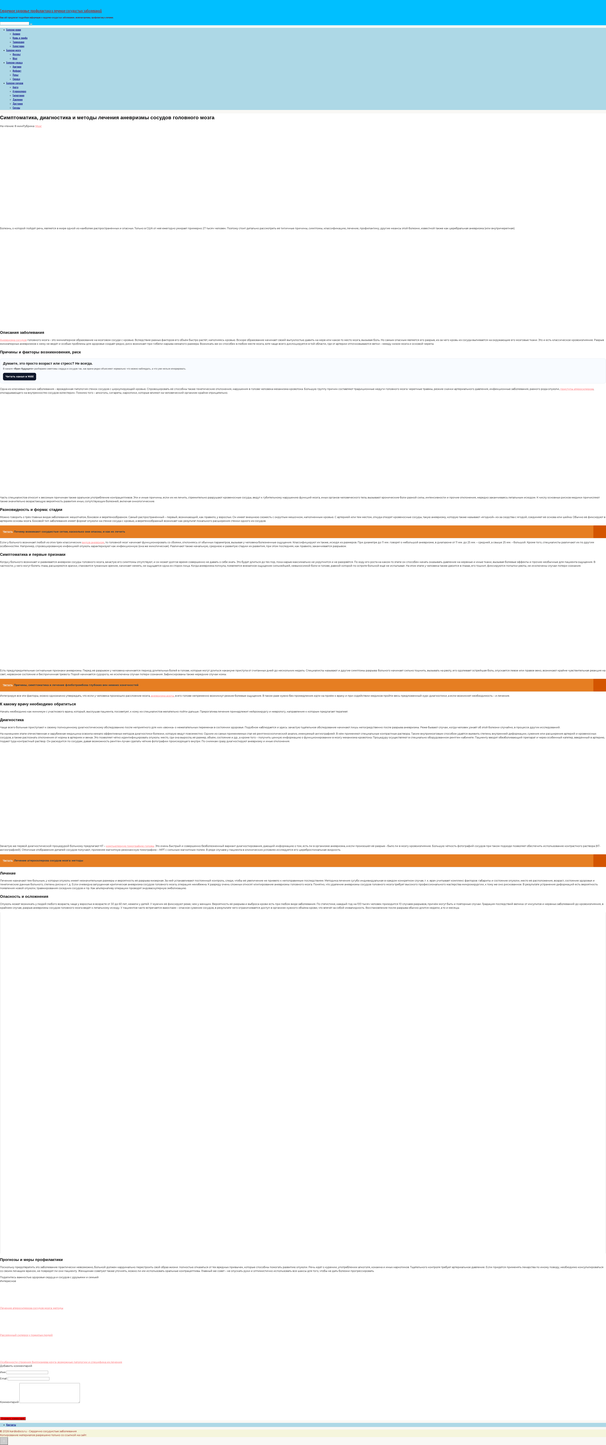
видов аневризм (93, 542)
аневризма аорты (162, 695)
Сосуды (16, 108)
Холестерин (18, 46)
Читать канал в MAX (20, 376)
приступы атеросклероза (577, 389)
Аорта (15, 87)
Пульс (15, 75)
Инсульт (17, 54)
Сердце (16, 79)
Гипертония (18, 95)
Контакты (11, 1425)
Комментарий (9, 1402)
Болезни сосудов (14, 83)
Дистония (18, 104)
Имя (3, 1372)
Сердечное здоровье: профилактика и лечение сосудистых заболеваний (51, 11)
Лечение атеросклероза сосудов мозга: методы (31, 1308)
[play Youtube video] (303, 1082)
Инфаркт (17, 71)
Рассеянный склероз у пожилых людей (26, 1335)
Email (3, 1378)
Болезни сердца (14, 62)
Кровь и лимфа (20, 38)
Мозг (15, 58)
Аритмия (17, 67)
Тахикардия (18, 42)
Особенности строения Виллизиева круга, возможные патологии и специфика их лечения (61, 1362)
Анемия (16, 34)
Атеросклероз (19, 91)
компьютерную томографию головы (130, 846)
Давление (18, 99)
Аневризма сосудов (13, 340)
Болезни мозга (13, 50)
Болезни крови (13, 30)
